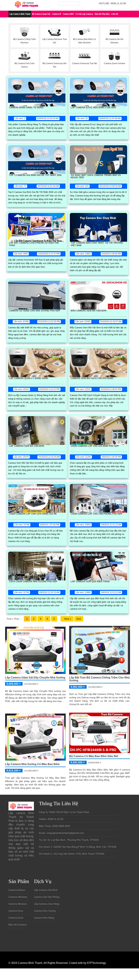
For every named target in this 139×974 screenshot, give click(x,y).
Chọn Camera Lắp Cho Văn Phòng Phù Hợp (96, 514)
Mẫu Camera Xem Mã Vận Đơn (88, 311)
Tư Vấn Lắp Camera (84, 14)
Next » (67, 618)
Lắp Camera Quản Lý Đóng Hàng (28, 378)
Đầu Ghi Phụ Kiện (102, 14)
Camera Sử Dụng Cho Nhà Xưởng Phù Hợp (34, 311)
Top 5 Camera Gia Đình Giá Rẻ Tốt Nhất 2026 (35, 175)
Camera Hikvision (17, 897)
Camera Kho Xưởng (45, 910)
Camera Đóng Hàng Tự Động (26, 107)
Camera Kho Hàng (44, 917)
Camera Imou (15, 910)
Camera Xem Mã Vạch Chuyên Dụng (92, 378)
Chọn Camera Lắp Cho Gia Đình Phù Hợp (95, 446)
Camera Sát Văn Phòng (46, 897)
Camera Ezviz (15, 917)
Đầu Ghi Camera (17, 924)
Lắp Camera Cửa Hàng (46, 903)
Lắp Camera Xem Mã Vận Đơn (26, 446)
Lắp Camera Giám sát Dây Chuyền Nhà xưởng (35, 677)
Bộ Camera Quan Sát (41, 14)
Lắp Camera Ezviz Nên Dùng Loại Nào (93, 107)
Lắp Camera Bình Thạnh (19, 14)
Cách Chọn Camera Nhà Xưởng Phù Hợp (33, 581)
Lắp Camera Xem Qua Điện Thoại (90, 581)
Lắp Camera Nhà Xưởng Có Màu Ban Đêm (32, 764)
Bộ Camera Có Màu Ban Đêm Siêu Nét (93, 756)
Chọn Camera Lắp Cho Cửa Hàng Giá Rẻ (33, 514)
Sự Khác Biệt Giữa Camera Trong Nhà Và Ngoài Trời (96, 176)
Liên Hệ (114, 14)
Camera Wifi (68, 14)
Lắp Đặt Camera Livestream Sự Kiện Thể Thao (34, 244)
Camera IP (56, 14)
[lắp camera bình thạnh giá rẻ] (26, 5)
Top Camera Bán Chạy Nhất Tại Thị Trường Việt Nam (97, 244)
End (79, 618)
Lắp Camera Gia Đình (46, 890)
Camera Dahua (16, 890)
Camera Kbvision (17, 903)
